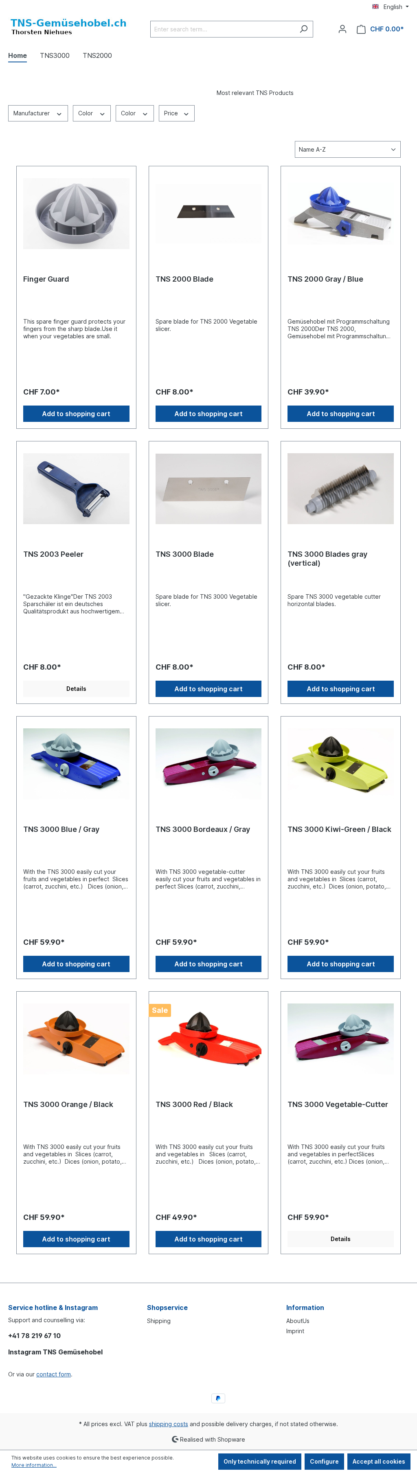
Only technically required (260, 1461)
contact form (53, 1374)
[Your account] (342, 29)
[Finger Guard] (76, 213)
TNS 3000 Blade (185, 554)
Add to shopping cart (76, 414)
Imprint (295, 1330)
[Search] (303, 29)
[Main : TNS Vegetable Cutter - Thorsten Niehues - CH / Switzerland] (69, 27)
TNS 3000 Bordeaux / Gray (203, 829)
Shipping (159, 1320)
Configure (324, 1461)
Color (86, 113)
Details (76, 688)
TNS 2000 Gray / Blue (325, 279)
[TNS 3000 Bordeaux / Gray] (209, 764)
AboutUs (297, 1320)
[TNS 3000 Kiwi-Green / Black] (341, 764)
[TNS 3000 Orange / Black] (76, 1039)
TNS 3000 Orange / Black (68, 1104)
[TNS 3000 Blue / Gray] (76, 764)
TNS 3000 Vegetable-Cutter (338, 1104)
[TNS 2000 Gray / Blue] (341, 213)
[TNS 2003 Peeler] (76, 488)
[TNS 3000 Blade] (209, 488)
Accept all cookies (379, 1461)
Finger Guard (46, 279)
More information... (34, 1465)
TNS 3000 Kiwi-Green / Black (339, 829)
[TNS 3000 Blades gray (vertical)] (341, 488)
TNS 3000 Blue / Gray (61, 829)
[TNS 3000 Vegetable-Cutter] (341, 1039)
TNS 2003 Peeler (53, 554)
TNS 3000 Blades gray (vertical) (327, 558)
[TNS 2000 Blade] (209, 213)
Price (172, 113)
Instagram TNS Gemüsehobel (55, 1352)
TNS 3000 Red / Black (194, 1104)
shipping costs (168, 1423)
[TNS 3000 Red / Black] (209, 1039)
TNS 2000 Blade (184, 279)
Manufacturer (32, 113)
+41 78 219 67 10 (34, 1336)
